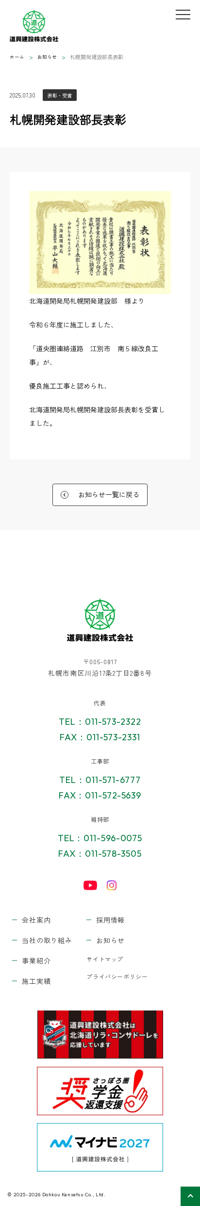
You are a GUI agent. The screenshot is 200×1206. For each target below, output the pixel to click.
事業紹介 (36, 960)
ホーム (17, 56)
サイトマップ (104, 959)
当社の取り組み (47, 940)
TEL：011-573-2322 (100, 721)
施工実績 (36, 981)
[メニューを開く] (183, 14)
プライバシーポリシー (117, 976)
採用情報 (110, 920)
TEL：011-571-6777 (99, 779)
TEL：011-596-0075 (100, 838)
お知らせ (47, 56)
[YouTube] (90, 885)
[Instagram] (112, 885)
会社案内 (36, 920)
